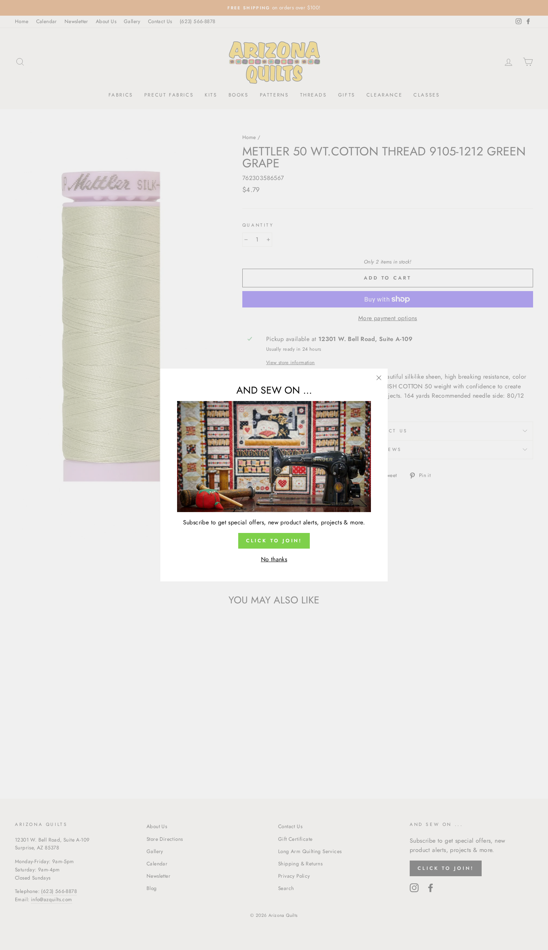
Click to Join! (274, 540)
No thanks (274, 559)
